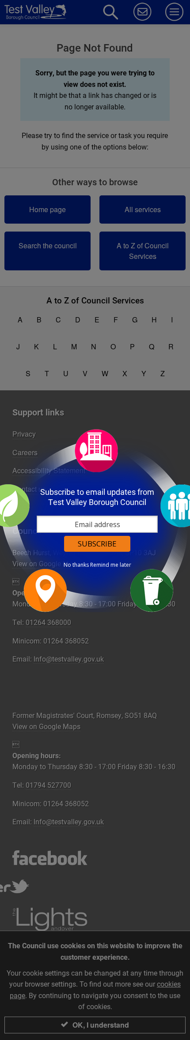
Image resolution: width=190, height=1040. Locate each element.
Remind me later (110, 565)
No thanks (76, 565)
